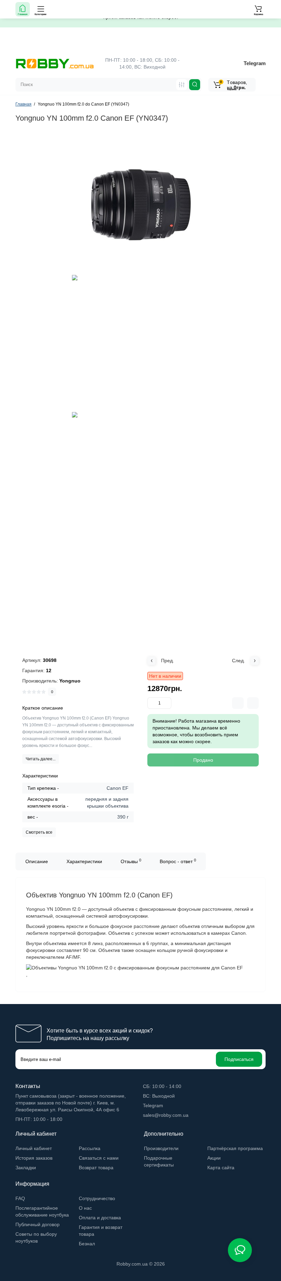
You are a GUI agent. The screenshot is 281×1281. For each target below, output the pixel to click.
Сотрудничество (97, 1198)
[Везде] (181, 84)
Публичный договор (37, 1224)
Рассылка (89, 1148)
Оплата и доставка (100, 1217)
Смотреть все (39, 832)
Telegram (255, 63)
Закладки (25, 1167)
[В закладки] (253, 703)
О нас (85, 1208)
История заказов (33, 1158)
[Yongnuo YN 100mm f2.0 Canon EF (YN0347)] (140, 204)
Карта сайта (220, 1167)
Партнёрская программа (235, 1148)
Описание (36, 861)
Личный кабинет (33, 1148)
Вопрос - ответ (178, 861)
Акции (214, 1158)
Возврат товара (96, 1167)
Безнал (87, 1243)
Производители (161, 1148)
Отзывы (131, 861)
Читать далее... (41, 759)
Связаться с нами (99, 1158)
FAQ (20, 1198)
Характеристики (84, 861)
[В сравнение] (238, 703)
